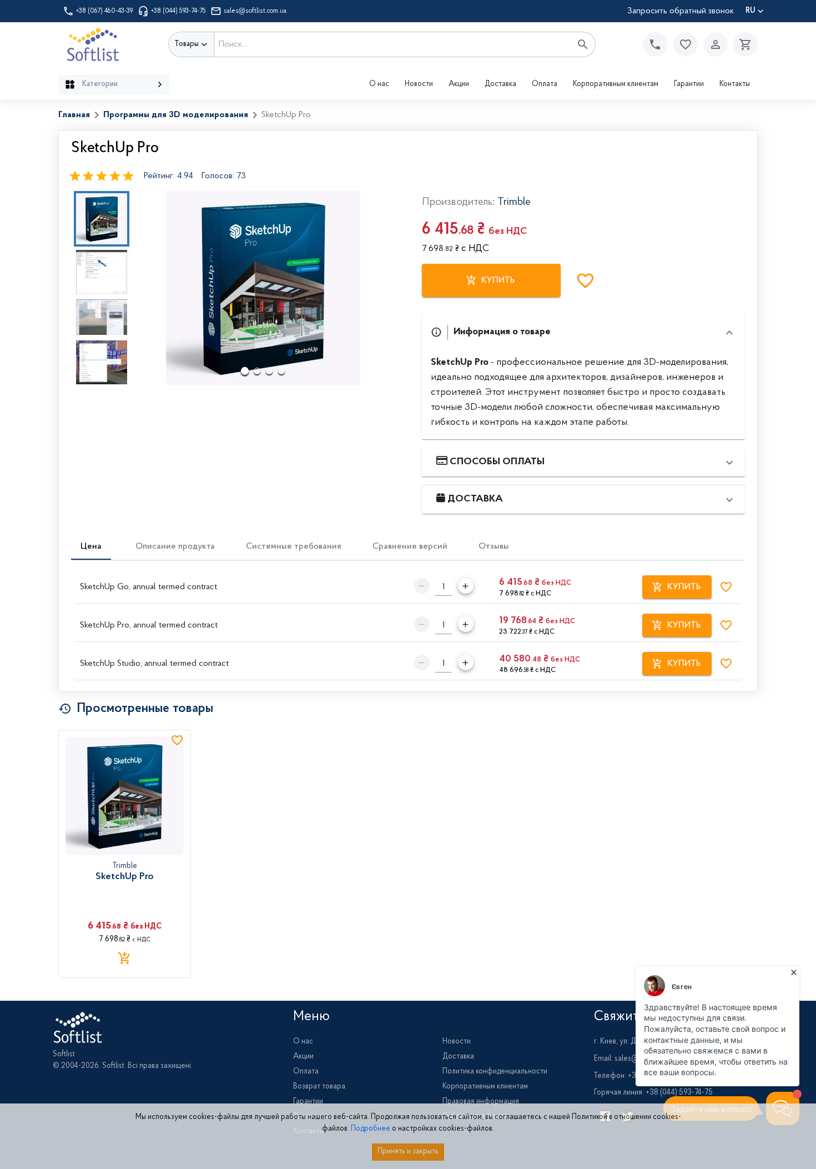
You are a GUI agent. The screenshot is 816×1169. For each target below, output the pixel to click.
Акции (459, 84)
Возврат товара (319, 1087)
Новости (419, 84)
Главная (74, 115)
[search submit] (583, 44)
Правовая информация (480, 1102)
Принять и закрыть (408, 1152)
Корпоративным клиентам (615, 84)
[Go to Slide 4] (101, 362)
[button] (685, 44)
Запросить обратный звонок (680, 11)
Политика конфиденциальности (494, 1072)
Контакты (734, 84)
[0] (743, 44)
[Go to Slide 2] (101, 272)
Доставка (500, 84)
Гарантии (689, 84)
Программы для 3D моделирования (175, 115)
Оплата (544, 84)
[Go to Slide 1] (101, 219)
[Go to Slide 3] (101, 317)
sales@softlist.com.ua (255, 11)
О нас (379, 84)
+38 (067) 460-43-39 (104, 11)
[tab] (91, 546)
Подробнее (370, 1129)
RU (750, 11)
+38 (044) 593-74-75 (178, 11)
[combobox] (392, 44)
